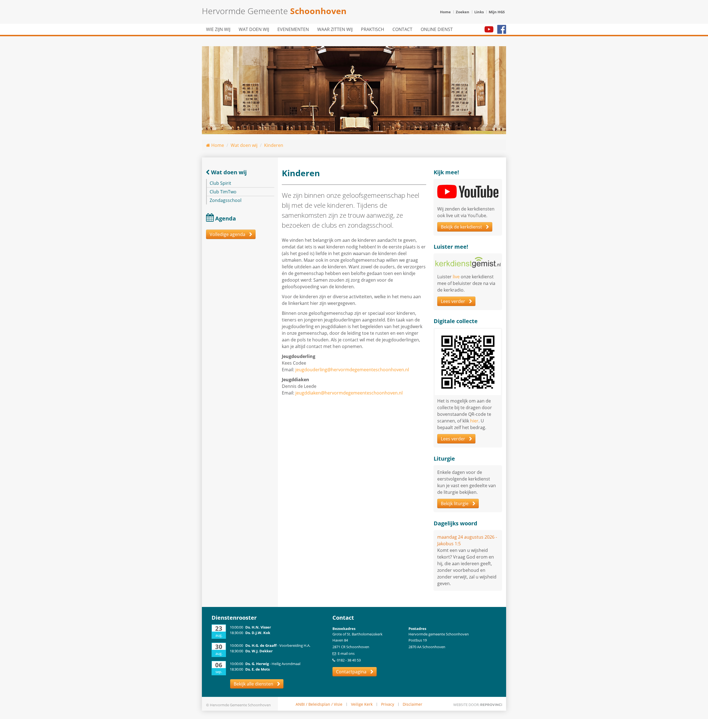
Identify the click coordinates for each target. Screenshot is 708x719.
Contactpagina (352, 672)
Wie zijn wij (218, 29)
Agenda (225, 218)
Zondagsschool (225, 200)
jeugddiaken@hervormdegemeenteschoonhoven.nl (349, 393)
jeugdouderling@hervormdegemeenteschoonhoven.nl (352, 370)
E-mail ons (346, 653)
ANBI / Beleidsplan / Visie (319, 704)
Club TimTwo (223, 192)
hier (474, 421)
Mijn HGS (497, 12)
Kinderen (273, 145)
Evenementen (293, 29)
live (456, 277)
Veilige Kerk (362, 704)
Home (445, 12)
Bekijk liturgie (455, 503)
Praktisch (372, 29)
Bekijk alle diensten (254, 684)
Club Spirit (220, 183)
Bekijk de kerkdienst (462, 227)
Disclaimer (412, 704)
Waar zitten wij (335, 29)
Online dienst (437, 29)
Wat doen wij (254, 29)
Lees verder (453, 301)
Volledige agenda (228, 234)
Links (479, 12)
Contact (402, 29)
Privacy (387, 704)
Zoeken (462, 12)
